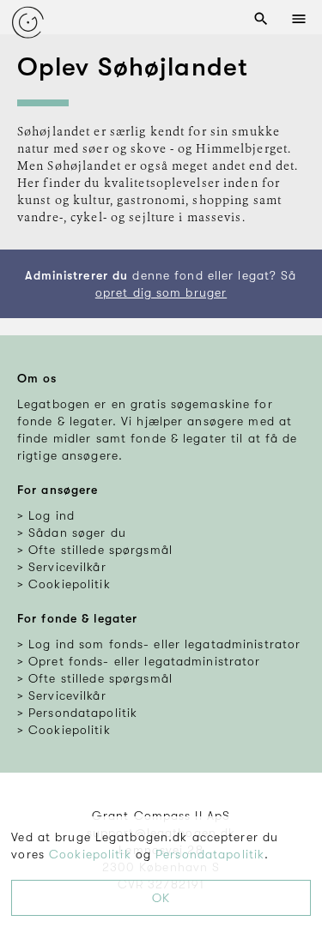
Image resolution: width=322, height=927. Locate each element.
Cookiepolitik (90, 854)
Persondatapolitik (209, 854)
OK (161, 898)
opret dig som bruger (161, 292)
